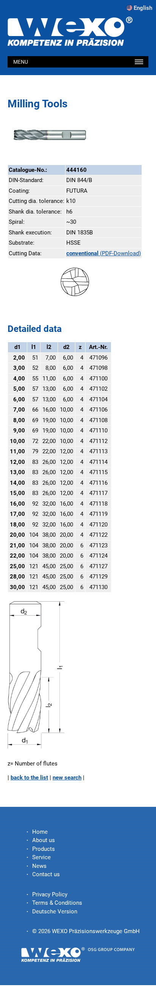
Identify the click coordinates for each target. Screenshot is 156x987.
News (39, 866)
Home (40, 831)
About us (43, 840)
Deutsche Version (54, 911)
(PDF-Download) (103, 253)
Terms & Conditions (57, 902)
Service (41, 857)
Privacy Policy (49, 894)
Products (43, 849)
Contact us (46, 874)
